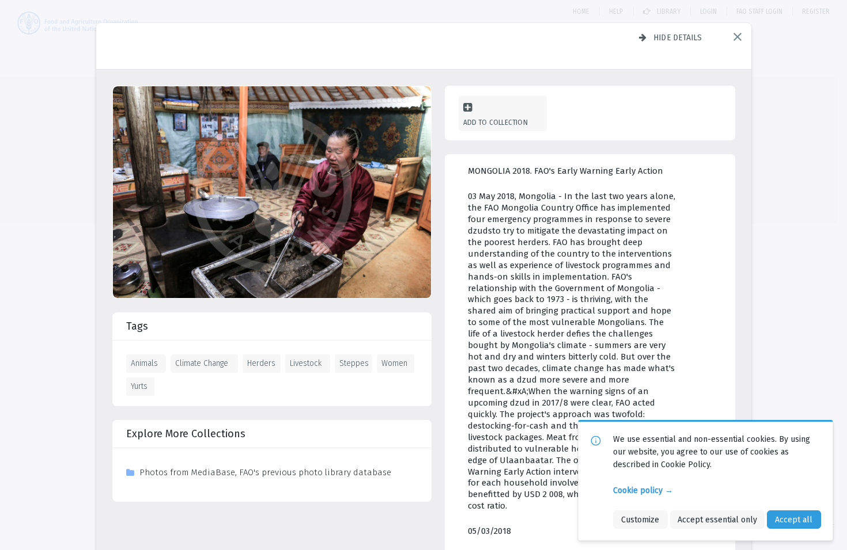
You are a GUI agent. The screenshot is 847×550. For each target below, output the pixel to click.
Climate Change (201, 363)
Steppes (354, 363)
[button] (737, 37)
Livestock (306, 363)
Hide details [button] (677, 37)
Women (394, 363)
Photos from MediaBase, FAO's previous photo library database (265, 472)
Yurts (139, 386)
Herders (261, 363)
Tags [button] (137, 326)
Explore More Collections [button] (185, 433)
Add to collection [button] (495, 122)
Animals (144, 363)
